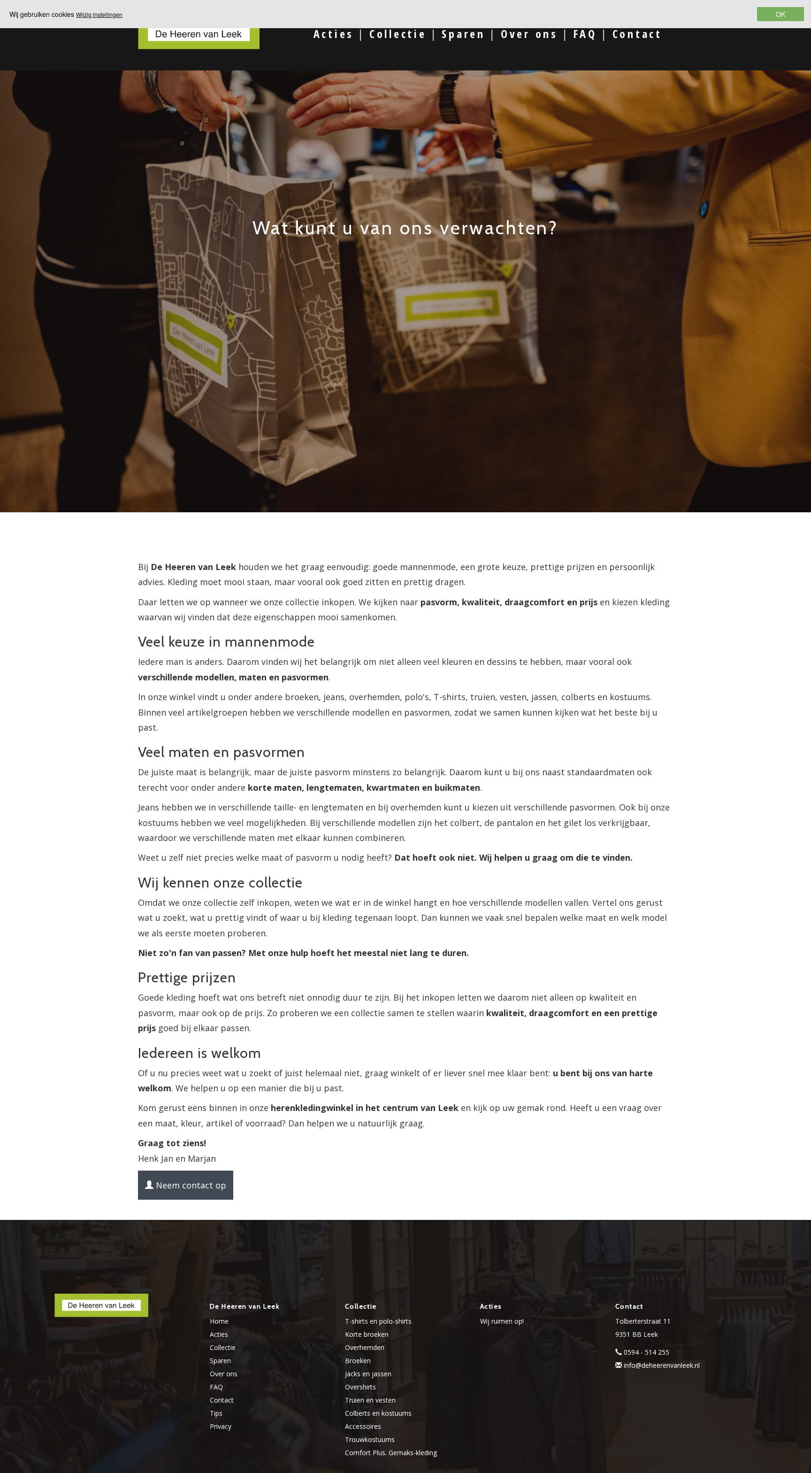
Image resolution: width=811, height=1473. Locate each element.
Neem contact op (189, 1185)
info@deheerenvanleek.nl (662, 1365)
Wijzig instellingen (99, 14)
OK (780, 14)
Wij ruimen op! (502, 1321)
